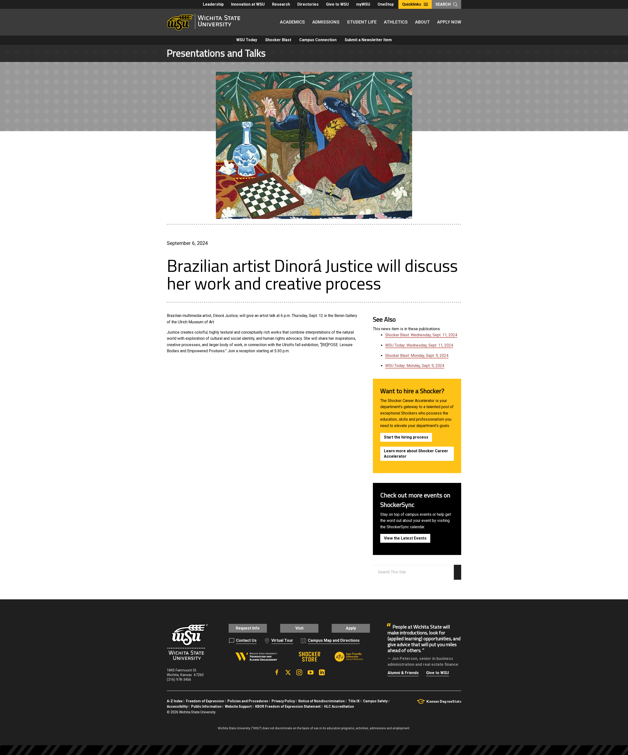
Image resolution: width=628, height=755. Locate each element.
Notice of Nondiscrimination (321, 701)
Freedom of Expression (205, 701)
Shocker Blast (278, 40)
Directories (308, 4)
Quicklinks (411, 4)
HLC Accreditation (339, 706)
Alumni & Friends (403, 672)
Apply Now (449, 22)
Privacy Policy (283, 701)
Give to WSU (337, 4)
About (422, 22)
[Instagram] (299, 672)
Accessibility (177, 706)
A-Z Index (175, 701)
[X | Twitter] (288, 672)
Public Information (206, 706)
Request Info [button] (248, 628)
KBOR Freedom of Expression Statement (288, 706)
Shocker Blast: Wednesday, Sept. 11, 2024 (421, 335)
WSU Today (246, 40)
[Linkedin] (322, 672)
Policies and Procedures (247, 701)
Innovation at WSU (248, 4)
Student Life (362, 22)
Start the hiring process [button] (406, 437)
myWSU (363, 4)
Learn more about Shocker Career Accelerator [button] (416, 454)
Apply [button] (351, 628)
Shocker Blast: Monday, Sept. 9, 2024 (416, 355)
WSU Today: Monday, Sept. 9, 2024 (414, 365)
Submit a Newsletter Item (368, 40)
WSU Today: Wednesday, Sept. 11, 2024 (419, 345)
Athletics (396, 22)
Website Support (238, 706)
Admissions (326, 22)
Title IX (354, 701)
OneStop (386, 4)
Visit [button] (299, 628)
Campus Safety (375, 701)
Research (281, 4)
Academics (292, 22)
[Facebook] (277, 672)
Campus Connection (318, 40)
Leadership (213, 4)
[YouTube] (311, 672)
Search (443, 4)
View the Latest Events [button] (405, 538)
